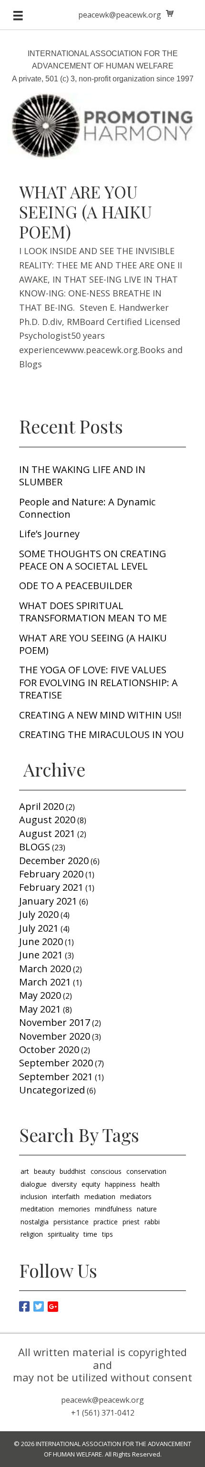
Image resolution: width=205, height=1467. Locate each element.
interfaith (66, 1196)
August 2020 (47, 819)
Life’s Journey (49, 533)
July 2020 (39, 914)
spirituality (63, 1234)
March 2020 (45, 968)
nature (147, 1208)
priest (131, 1221)
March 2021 (45, 981)
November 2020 (54, 1036)
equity (91, 1184)
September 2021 (56, 1076)
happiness (120, 1184)
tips (107, 1234)
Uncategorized (52, 1089)
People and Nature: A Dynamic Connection (87, 508)
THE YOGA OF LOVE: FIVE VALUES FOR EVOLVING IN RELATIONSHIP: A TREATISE (98, 682)
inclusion (33, 1196)
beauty (44, 1171)
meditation (37, 1208)
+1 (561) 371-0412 (102, 1413)
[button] (21, 1302)
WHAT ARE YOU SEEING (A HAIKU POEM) (85, 211)
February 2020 (51, 873)
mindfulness (113, 1208)
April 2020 (41, 806)
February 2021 (51, 887)
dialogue (33, 1184)
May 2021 (40, 1009)
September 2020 (56, 1062)
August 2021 (47, 833)
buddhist (73, 1171)
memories (74, 1208)
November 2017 (54, 1022)
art (24, 1171)
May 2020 (40, 995)
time (90, 1234)
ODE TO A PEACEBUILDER (75, 585)
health (150, 1184)
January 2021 (48, 901)
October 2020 (49, 1049)
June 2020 (41, 941)
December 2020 (54, 860)
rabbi (152, 1221)
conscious (106, 1171)
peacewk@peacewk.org (119, 15)
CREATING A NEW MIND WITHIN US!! (100, 715)
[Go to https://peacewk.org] (102, 99)
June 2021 (41, 954)
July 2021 (39, 928)
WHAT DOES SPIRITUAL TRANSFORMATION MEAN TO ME (93, 611)
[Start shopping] (170, 13)
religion (31, 1234)
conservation (146, 1171)
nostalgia (34, 1221)
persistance (71, 1221)
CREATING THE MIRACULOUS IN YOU (101, 734)
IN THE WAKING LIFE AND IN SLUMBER (82, 475)
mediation (99, 1196)
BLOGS (34, 846)
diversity (64, 1184)
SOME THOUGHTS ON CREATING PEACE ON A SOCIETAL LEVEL (92, 559)
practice (105, 1221)
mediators (136, 1196)
